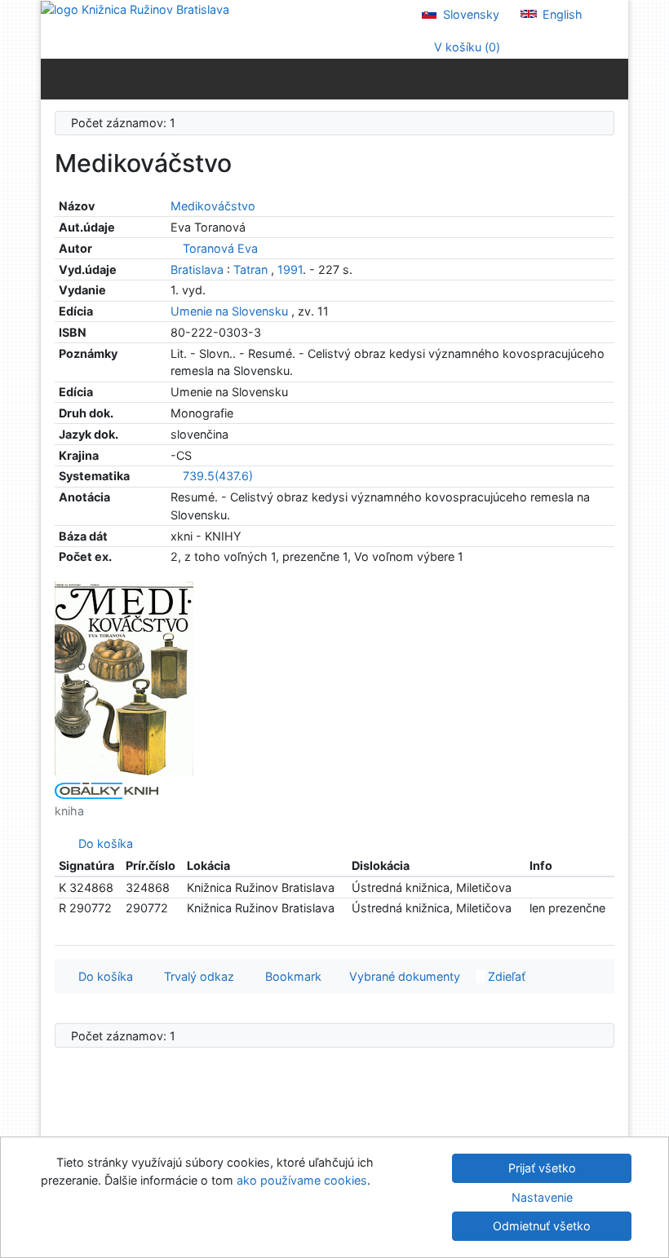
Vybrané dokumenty (403, 976)
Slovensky (469, 14)
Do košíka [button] (102, 976)
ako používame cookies (302, 1180)
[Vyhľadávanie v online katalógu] (135, 8)
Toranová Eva (220, 248)
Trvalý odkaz (195, 976)
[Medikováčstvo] (124, 676)
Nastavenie (542, 1197)
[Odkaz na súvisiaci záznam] (175, 248)
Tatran (250, 269)
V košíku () (465, 47)
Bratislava (197, 269)
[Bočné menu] (57, 78)
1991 (290, 269)
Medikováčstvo (213, 206)
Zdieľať (505, 976)
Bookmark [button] (290, 976)
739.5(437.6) (218, 476)
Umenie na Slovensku (231, 311)
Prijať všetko (542, 1168)
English (561, 14)
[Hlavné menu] (612, 78)
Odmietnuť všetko (542, 1226)
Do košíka (102, 843)
